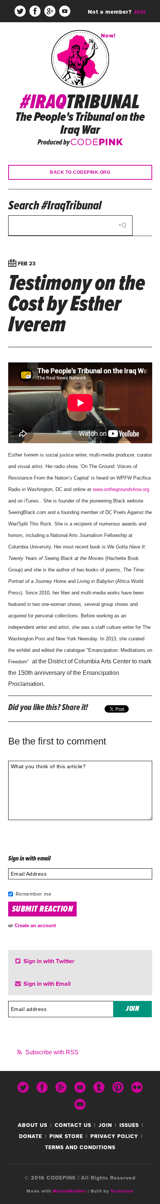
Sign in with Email (46, 984)
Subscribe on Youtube (64, 11)
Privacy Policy (114, 1136)
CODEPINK (97, 141)
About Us (32, 1125)
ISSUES (129, 1125)
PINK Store (66, 1136)
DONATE (30, 1136)
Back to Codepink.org (80, 172)
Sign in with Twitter (48, 961)
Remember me (34, 894)
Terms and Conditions (80, 1147)
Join (105, 1125)
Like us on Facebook (35, 11)
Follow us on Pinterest (42, 33)
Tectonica (122, 1191)
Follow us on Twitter (20, 11)
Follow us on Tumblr (27, 33)
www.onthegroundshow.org (121, 489)
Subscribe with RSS (52, 1052)
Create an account (35, 925)
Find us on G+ (49, 11)
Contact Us (73, 1125)
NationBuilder (69, 1191)
